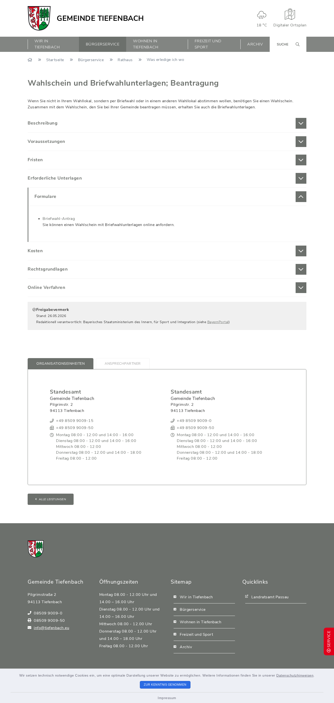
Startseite (55, 60)
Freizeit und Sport (196, 634)
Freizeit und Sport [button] (208, 44)
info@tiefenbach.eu (51, 628)
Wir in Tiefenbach (196, 597)
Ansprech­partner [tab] (123, 363)
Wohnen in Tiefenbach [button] (145, 44)
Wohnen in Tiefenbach (200, 622)
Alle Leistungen (52, 499)
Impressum (167, 698)
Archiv (186, 647)
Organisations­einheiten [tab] (60, 363)
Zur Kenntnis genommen (165, 684)
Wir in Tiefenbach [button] (47, 44)
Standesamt (65, 392)
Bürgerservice (91, 60)
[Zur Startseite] (30, 60)
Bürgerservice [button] (103, 44)
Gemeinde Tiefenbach (100, 18)
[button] (167, 123)
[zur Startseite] (39, 18)
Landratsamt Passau (270, 597)
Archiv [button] (255, 44)
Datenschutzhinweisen (294, 675)
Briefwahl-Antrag (59, 218)
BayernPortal (218, 322)
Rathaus (126, 60)
